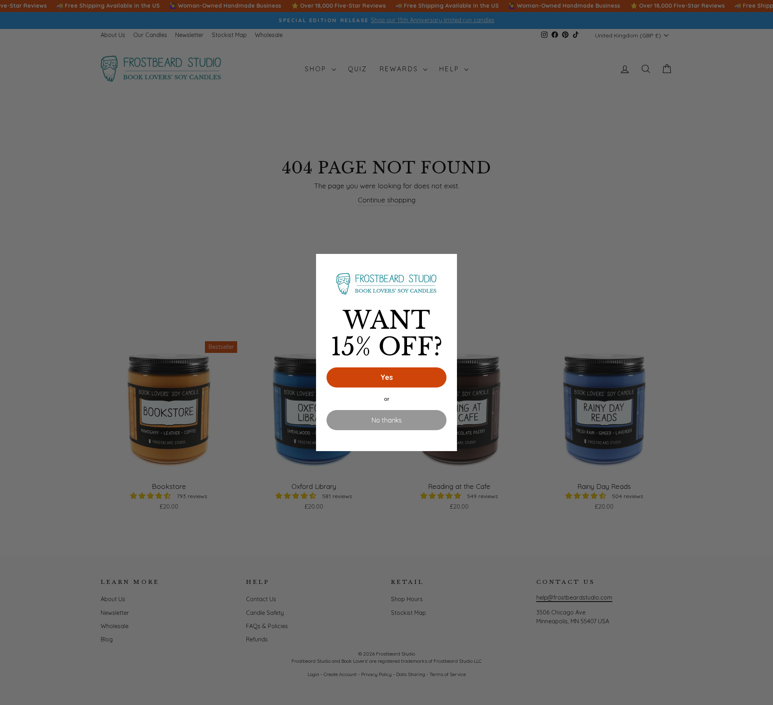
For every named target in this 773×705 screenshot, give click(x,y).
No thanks (387, 420)
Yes (386, 377)
